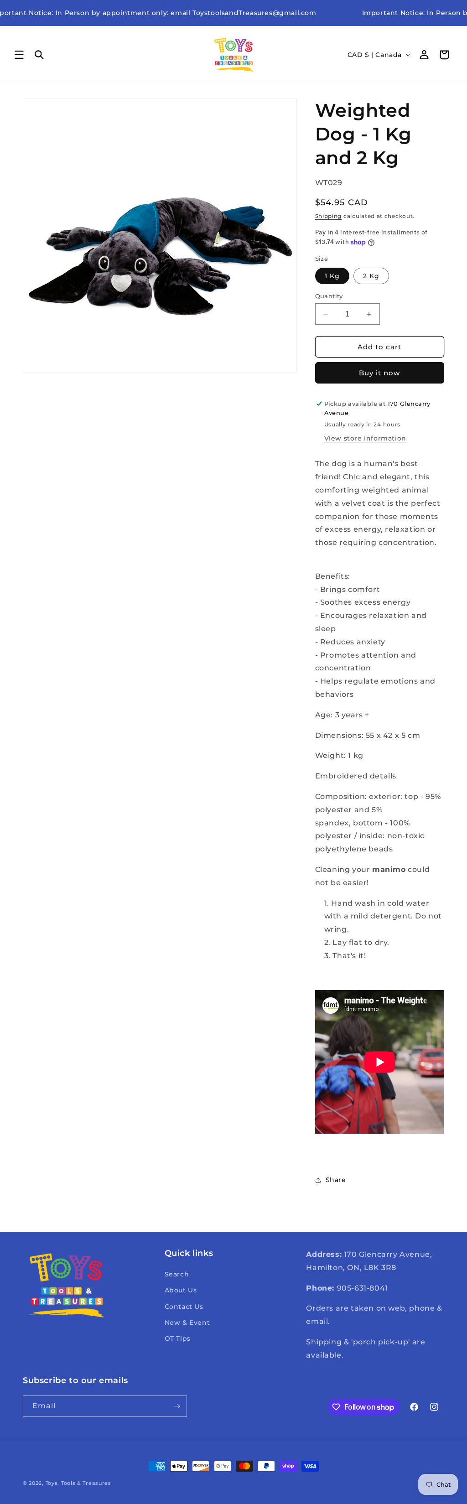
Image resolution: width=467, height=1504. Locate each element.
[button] (19, 55)
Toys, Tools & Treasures (78, 1483)
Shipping (328, 216)
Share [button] (336, 1180)
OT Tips (178, 1338)
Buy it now (379, 372)
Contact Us (184, 1306)
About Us (181, 1290)
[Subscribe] (176, 1406)
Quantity (329, 296)
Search (177, 1274)
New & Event (187, 1322)
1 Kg (332, 276)
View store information (365, 438)
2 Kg (371, 276)
